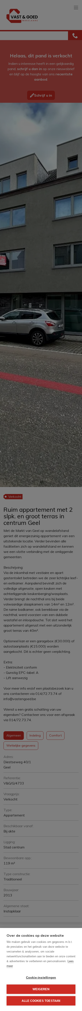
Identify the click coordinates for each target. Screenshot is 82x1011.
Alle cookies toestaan (41, 1000)
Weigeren (41, 989)
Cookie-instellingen (41, 977)
